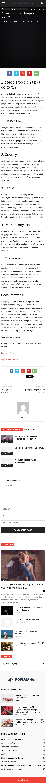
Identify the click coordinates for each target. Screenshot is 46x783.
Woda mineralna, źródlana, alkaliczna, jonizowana (21, 765)
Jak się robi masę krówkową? (8, 391)
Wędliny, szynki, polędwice (11, 769)
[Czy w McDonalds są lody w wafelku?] (7, 634)
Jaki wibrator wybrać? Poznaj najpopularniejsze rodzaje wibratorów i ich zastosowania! (27, 709)
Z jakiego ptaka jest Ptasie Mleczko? (34, 391)
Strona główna (6, 9)
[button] (42, 3)
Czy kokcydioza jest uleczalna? (28, 619)
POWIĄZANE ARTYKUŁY (12, 430)
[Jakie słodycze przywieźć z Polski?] (7, 646)
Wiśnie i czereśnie (8, 743)
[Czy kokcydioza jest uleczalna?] (7, 622)
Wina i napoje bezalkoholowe (13, 739)
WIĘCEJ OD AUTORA (32, 430)
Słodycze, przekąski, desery (12, 758)
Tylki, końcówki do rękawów (7, 441)
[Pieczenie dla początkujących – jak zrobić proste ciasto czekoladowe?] (7, 723)
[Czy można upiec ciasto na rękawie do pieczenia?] (7, 439)
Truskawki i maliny (8, 761)
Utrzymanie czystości (9, 747)
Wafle (3, 754)
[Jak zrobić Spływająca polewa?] (7, 451)
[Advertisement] (23, 44)
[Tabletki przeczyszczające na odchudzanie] (7, 698)
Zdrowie (4, 580)
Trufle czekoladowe (9, 750)
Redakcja (9, 21)
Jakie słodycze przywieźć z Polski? (29, 643)
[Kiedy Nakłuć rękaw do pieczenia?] (7, 462)
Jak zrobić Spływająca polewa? (29, 448)
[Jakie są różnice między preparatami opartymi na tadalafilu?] (23, 565)
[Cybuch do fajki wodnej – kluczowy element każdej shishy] (7, 610)
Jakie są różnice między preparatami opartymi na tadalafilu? (22, 586)
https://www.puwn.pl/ (9, 359)
